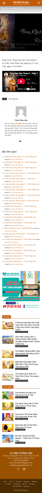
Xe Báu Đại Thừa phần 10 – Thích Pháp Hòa (21, 212)
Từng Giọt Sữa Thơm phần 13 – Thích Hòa (20, 179)
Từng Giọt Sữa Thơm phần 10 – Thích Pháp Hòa (22, 195)
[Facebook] (18, 469)
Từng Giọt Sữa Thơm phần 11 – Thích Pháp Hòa (22, 190)
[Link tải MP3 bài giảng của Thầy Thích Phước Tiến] (7, 395)
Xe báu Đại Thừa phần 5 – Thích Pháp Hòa (20, 250)
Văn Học (24, 484)
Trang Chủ (4, 8)
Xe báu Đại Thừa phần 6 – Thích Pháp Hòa (20, 245)
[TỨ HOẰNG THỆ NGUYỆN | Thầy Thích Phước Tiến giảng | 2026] (7, 354)
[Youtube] (21, 141)
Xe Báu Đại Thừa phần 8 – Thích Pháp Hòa (20, 223)
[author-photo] (21, 117)
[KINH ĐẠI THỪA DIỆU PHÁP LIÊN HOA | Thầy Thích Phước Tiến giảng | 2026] (7, 365)
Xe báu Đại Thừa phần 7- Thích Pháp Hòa (20, 239)
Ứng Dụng (16, 484)
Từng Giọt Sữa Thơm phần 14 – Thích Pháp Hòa (22, 173)
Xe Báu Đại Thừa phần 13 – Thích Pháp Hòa (21, 162)
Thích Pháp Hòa (13, 99)
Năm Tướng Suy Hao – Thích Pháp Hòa (19, 228)
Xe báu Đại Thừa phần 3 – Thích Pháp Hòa (20, 256)
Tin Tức (11, 482)
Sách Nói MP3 (17, 486)
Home (5, 482)
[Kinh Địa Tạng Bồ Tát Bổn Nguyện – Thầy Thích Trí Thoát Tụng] (7, 439)
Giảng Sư (26, 486)
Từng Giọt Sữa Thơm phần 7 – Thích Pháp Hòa (22, 234)
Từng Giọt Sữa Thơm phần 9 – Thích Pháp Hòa (22, 201)
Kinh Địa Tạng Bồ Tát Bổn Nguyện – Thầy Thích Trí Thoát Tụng (27, 438)
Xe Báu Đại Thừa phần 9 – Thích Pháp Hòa (20, 217)
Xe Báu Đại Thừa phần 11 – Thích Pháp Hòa (20, 206)
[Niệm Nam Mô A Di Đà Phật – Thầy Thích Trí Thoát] (7, 428)
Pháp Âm (18, 482)
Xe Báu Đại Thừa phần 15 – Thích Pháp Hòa (21, 157)
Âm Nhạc (32, 484)
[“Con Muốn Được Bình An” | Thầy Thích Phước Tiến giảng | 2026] (7, 377)
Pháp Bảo (27, 482)
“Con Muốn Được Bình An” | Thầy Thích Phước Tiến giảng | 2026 (27, 376)
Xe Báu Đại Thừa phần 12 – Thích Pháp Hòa (20, 168)
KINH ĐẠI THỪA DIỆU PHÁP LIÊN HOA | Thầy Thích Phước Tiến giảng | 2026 (26, 364)
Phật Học (34, 482)
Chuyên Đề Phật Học (16, 8)
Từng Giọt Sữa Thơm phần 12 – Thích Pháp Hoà (22, 184)
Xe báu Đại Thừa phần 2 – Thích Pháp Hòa (20, 261)
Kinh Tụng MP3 (20, 408)
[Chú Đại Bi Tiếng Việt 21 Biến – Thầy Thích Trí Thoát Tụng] (7, 406)
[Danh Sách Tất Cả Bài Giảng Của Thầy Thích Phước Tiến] (7, 417)
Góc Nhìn (8, 484)
